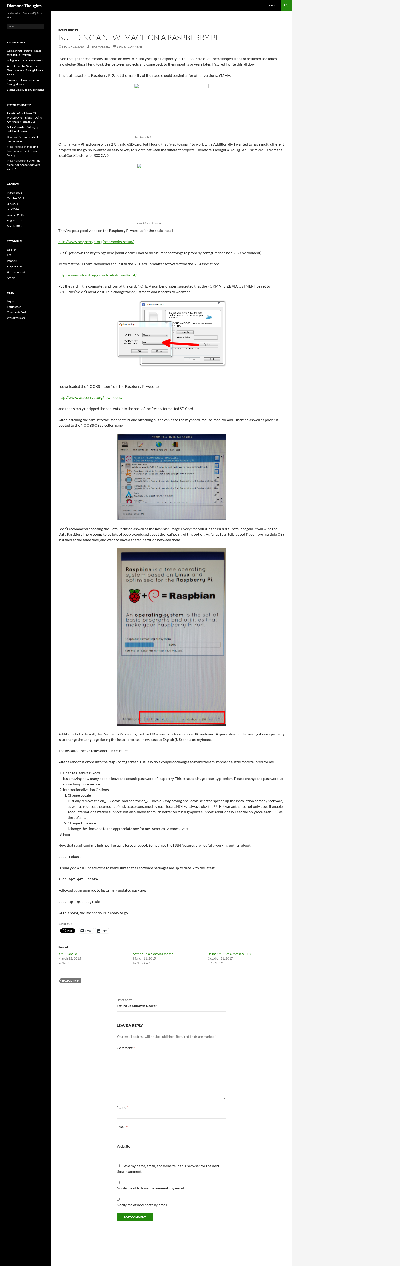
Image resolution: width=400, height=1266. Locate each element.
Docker (11, 249)
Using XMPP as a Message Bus (229, 954)
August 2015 (14, 220)
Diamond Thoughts (24, 5)
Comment (126, 1047)
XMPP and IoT (68, 954)
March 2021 (14, 192)
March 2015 (14, 226)
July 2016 (13, 209)
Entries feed (14, 306)
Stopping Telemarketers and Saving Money (22, 151)
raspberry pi (70, 980)
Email (122, 1127)
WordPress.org (16, 318)
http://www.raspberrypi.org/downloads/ (90, 397)
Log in (10, 301)
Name (122, 1107)
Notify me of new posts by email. (142, 1204)
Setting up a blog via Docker (153, 954)
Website (123, 1146)
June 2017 (13, 203)
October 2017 (15, 198)
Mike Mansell (100, 46)
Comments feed (16, 312)
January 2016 (15, 215)
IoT (9, 255)
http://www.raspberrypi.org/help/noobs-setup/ (96, 241)
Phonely (12, 261)
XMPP (11, 277)
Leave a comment (129, 46)
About (273, 5)
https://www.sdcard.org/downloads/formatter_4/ (97, 275)
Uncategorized (16, 272)
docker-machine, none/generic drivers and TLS (24, 165)
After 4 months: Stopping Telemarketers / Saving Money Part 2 (25, 70)
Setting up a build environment (25, 89)
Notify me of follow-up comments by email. (150, 1188)
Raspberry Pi (68, 29)
